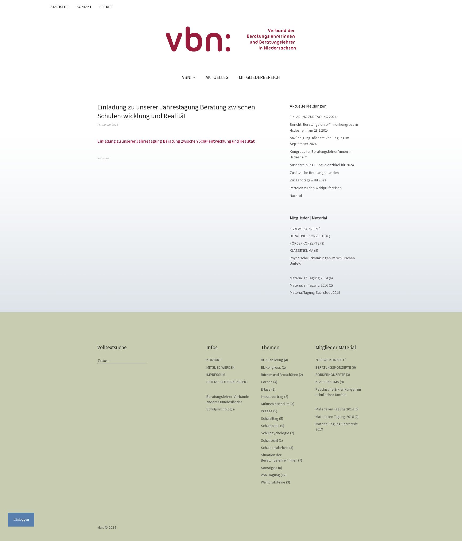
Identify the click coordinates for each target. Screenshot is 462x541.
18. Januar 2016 (107, 125)
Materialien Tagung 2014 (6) (311, 278)
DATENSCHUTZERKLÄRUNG (226, 381)
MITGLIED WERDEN (220, 367)
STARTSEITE (60, 6)
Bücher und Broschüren (279, 374)
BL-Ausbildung (272, 359)
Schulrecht (269, 440)
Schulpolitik (270, 425)
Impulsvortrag (272, 396)
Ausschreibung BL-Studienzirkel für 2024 (322, 164)
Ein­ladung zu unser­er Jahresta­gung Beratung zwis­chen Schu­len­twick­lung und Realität (176, 141)
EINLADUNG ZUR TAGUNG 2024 (313, 116)
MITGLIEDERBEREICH (259, 77)
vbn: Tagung (270, 475)
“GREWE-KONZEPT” (305, 228)
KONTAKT (84, 6)
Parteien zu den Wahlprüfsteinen (316, 187)
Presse (266, 411)
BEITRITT (106, 6)
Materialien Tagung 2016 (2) (311, 285)
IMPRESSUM (215, 374)
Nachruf (296, 195)
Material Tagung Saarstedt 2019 (315, 292)
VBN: (186, 77)
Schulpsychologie (220, 409)
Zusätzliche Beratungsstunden (314, 172)
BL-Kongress (271, 367)
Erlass (266, 389)
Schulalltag (269, 418)
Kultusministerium (275, 403)
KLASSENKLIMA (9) (304, 250)
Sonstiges (269, 467)
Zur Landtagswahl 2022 (308, 180)
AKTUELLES (217, 77)
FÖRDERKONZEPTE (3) (307, 243)
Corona (266, 381)
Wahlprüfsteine (273, 482)
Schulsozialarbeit (274, 447)
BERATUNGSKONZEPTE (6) (310, 236)
